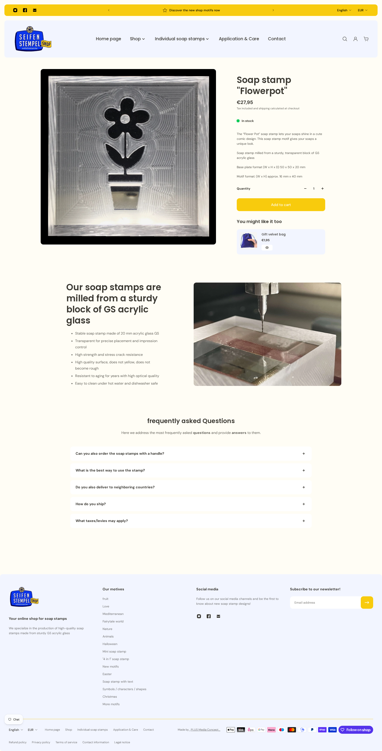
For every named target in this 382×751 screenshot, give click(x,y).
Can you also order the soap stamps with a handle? (120, 453)
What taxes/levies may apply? (102, 520)
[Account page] (355, 39)
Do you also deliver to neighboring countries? (115, 487)
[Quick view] (267, 247)
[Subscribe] (367, 602)
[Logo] (33, 39)
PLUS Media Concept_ (205, 730)
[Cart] (366, 39)
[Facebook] (25, 10)
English (342, 10)
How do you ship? (91, 504)
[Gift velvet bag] (248, 241)
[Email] (35, 10)
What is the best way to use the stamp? (110, 470)
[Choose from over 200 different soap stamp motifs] (191, 10)
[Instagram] (15, 10)
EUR (360, 10)
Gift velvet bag (274, 234)
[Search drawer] (345, 39)
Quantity (243, 189)
